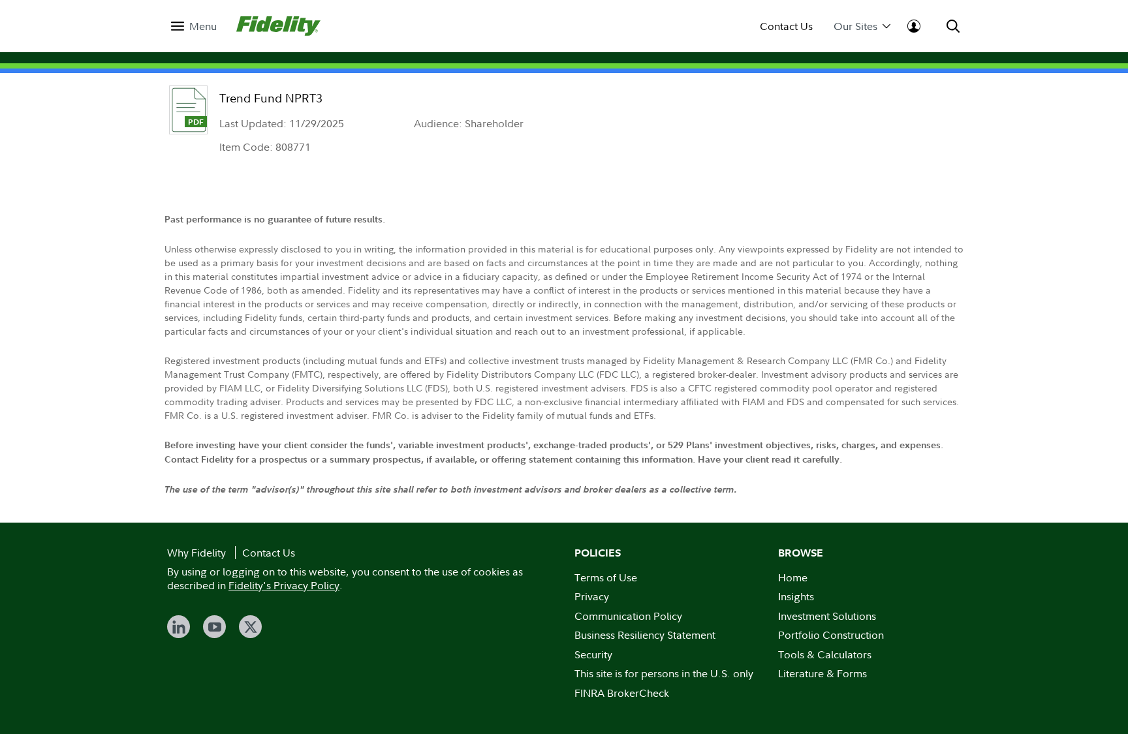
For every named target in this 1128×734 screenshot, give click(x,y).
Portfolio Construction (831, 635)
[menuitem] (194, 26)
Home (792, 577)
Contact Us (786, 26)
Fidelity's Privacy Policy (283, 585)
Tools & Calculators (824, 654)
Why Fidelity (196, 552)
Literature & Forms (822, 673)
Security (593, 654)
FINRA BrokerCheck (621, 693)
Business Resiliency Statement (644, 635)
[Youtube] (214, 626)
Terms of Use (605, 577)
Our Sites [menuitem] (855, 26)
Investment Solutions (827, 616)
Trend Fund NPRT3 (270, 98)
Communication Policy (628, 616)
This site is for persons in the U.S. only (663, 673)
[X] (250, 626)
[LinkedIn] (178, 626)
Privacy (591, 596)
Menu (203, 26)
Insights (796, 596)
